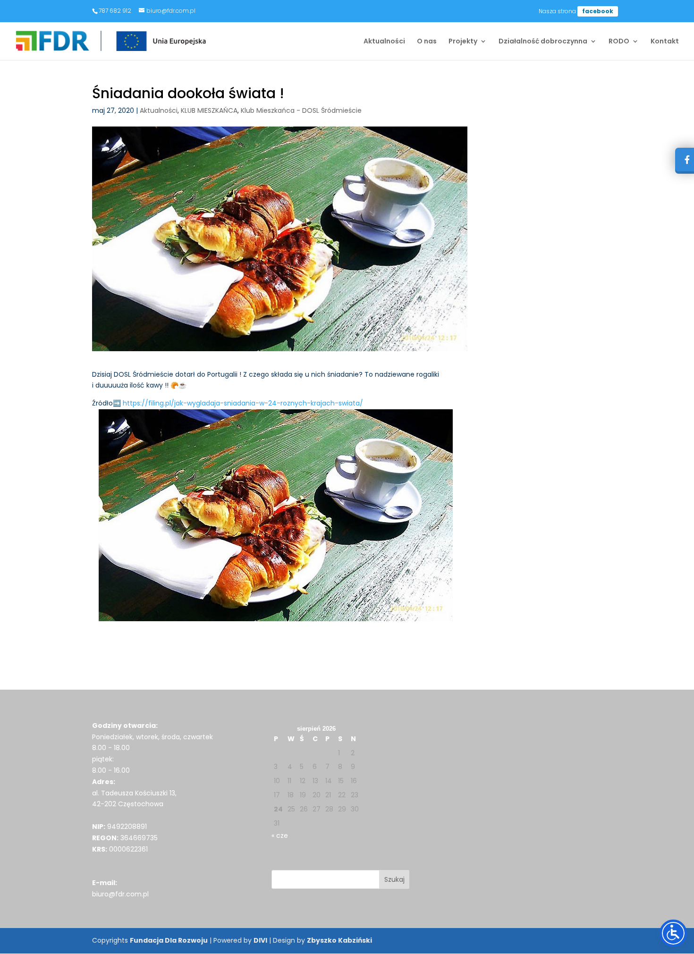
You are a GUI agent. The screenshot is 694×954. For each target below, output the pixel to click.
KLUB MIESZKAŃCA (209, 110)
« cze (279, 835)
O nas (427, 42)
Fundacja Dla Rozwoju (169, 940)
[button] (394, 879)
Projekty (463, 42)
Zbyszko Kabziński (339, 940)
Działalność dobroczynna (543, 42)
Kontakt (665, 42)
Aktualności (384, 42)
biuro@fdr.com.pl (120, 894)
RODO (619, 42)
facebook (597, 11)
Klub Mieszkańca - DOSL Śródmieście (301, 110)
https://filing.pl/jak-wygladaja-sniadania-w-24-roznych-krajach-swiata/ (243, 403)
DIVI (260, 940)
